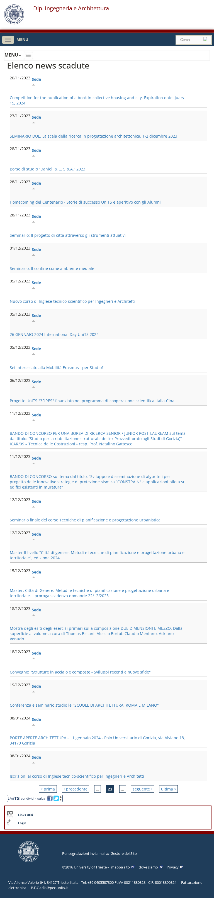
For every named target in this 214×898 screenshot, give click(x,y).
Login (22, 823)
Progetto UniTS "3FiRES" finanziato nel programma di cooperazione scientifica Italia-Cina (92, 400)
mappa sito (120, 867)
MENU (22, 39)
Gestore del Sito (124, 853)
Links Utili (25, 815)
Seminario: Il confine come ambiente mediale (52, 268)
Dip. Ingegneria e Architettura (71, 8)
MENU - (13, 55)
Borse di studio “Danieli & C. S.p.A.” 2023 (47, 169)
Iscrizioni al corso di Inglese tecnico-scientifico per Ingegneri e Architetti (77, 776)
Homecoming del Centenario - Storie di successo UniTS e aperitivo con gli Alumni (85, 202)
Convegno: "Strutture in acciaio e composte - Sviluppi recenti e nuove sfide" (80, 672)
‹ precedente (75, 789)
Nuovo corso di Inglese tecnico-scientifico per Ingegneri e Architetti (72, 301)
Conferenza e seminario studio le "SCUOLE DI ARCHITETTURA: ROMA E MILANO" (84, 705)
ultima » (168, 789)
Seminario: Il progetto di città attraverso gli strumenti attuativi (68, 235)
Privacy (173, 867)
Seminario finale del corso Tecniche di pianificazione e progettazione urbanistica (85, 520)
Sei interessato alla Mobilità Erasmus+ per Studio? (56, 367)
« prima (48, 789)
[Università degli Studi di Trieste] (14, 23)
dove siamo (148, 867)
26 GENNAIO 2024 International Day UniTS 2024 (54, 334)
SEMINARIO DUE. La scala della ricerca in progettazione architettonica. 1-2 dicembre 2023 (93, 136)
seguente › (142, 789)
